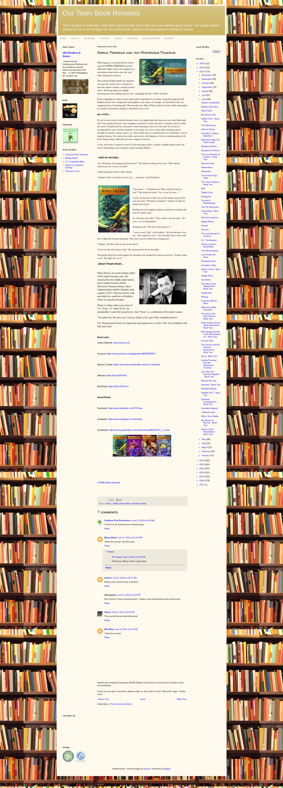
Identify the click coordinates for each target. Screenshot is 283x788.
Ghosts (204, 225)
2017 (202, 484)
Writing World (71, 158)
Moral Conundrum (209, 217)
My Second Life (208, 115)
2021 (202, 468)
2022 (202, 464)
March (205, 447)
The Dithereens (208, 125)
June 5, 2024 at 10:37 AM (125, 578)
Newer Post (103, 699)
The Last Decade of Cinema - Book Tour (210, 157)
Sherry (107, 612)
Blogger (166, 769)
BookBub (169, 38)
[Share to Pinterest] (120, 499)
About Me (105, 38)
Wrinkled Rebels (208, 388)
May (204, 439)
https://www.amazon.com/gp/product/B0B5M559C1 (131, 353)
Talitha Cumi (207, 192)
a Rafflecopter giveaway (108, 482)
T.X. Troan (117, 557)
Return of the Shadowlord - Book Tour (208, 432)
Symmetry (206, 279)
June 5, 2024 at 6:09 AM (143, 520)
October (206, 83)
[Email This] (108, 499)
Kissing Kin (206, 196)
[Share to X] (114, 499)
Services (75, 38)
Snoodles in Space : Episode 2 (210, 134)
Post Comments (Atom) (121, 704)
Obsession (206, 171)
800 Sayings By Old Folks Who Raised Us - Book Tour (210, 334)
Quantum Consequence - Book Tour (209, 401)
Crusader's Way (208, 265)
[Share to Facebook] (117, 499)
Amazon (118, 38)
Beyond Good (207, 163)
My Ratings (89, 38)
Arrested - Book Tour (211, 384)
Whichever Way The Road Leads (210, 141)
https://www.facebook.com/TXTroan (125, 408)
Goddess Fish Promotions (117, 520)
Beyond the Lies (208, 380)
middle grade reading (121, 504)
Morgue (204, 297)
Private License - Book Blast (209, 245)
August (205, 91)
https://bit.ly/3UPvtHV (116, 375)
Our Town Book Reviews (101, 13)
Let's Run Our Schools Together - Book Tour (210, 374)
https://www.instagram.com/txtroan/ (125, 419)
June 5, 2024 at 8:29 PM (128, 595)
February (206, 451)
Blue (203, 188)
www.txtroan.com (121, 342)
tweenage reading (138, 504)
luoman (147, 769)
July (204, 95)
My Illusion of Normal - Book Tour (209, 423)
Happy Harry (207, 276)
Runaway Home (208, 261)
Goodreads (132, 38)
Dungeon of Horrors (210, 150)
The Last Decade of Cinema (210, 234)
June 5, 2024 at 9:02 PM (123, 612)
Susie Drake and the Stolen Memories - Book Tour (211, 325)
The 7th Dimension (210, 207)
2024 (202, 71)
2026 (202, 63)
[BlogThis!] (111, 499)
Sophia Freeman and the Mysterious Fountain (209, 364)
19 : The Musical (209, 240)
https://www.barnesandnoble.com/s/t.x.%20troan (137, 364)
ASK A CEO (206, 111)
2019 (202, 476)
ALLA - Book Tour (209, 356)
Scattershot (206, 293)
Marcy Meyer (110, 537)
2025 (202, 67)
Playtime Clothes (209, 146)
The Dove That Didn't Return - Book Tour (209, 316)
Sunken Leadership (210, 102)
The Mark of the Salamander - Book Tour (208, 286)
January (206, 455)
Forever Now (207, 341)
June (204, 99)
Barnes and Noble (151, 38)
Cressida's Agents (209, 408)
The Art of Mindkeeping (208, 201)
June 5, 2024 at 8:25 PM (133, 557)
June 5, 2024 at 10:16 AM (130, 537)
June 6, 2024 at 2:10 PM (126, 629)
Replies (110, 551)
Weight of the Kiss (209, 107)
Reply (107, 528)
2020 (202, 472)
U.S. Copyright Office (75, 161)
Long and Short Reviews (76, 154)
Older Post (182, 699)
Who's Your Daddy (209, 416)
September (207, 87)
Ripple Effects (207, 221)
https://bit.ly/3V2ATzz (118, 386)
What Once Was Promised (208, 308)
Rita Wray (109, 629)
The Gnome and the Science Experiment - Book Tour (210, 348)
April (204, 443)
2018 (202, 480)
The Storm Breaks (209, 250)
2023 (202, 460)
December (207, 75)
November (207, 79)
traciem (108, 578)
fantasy (108, 504)
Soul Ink (205, 229)
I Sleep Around (208, 412)
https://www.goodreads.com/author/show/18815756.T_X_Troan (139, 430)
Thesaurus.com (72, 171)
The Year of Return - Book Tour (210, 183)
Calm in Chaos (208, 129)
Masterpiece (207, 167)
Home (63, 38)
